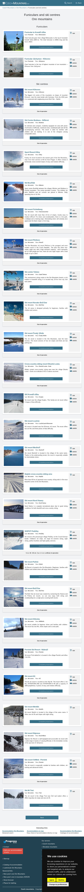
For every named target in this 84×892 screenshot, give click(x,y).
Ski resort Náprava (32, 733)
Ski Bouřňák (30, 183)
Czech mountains (49, 844)
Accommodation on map (35, 831)
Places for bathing (10, 883)
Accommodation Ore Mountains (13, 831)
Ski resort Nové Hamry (34, 500)
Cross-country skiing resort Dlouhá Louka (42, 364)
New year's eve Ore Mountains (14, 874)
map (74, 33)
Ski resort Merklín (32, 707)
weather (75, 66)
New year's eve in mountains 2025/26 (17, 877)
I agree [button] (51, 880)
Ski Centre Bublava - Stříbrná (37, 120)
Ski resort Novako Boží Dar (36, 303)
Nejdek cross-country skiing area (38, 474)
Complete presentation (46, 47)
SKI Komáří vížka (32, 394)
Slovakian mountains (50, 847)
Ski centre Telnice (32, 272)
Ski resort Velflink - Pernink (36, 760)
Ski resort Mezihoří (32, 447)
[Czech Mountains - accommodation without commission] (16, 3)
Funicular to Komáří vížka (35, 32)
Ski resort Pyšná (31, 562)
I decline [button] (61, 880)
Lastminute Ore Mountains (13, 868)
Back (42, 817)
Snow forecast (8, 880)
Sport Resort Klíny (32, 152)
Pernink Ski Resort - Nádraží (36, 650)
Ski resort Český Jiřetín (34, 333)
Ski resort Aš (30, 676)
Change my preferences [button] (58, 884)
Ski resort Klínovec (32, 90)
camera (75, 62)
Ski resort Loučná (32, 421)
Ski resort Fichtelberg (33, 209)
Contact (6, 847)
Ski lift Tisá (29, 790)
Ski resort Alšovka (32, 619)
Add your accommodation (13, 851)
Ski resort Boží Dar (32, 588)
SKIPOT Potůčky (31, 531)
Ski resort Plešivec (32, 240)
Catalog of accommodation (13, 865)
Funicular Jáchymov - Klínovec (37, 59)
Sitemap (6, 859)
